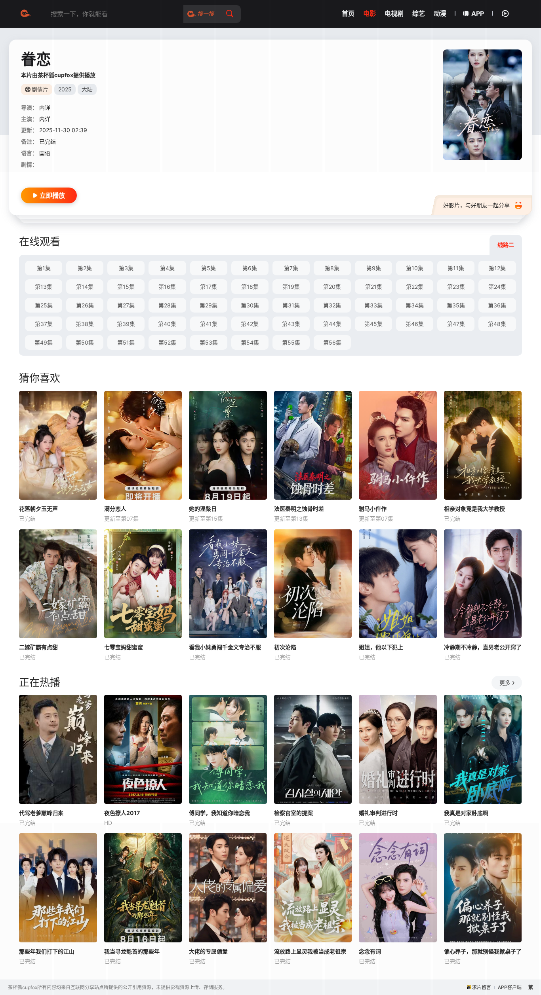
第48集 (497, 323)
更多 (505, 682)
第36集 (497, 305)
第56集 (332, 342)
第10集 (414, 268)
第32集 (332, 305)
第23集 (456, 286)
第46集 (415, 323)
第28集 (167, 305)
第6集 (249, 268)
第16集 (167, 286)
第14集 (84, 286)
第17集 (208, 286)
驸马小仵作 (373, 508)
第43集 (291, 323)
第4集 (167, 268)
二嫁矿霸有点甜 (38, 647)
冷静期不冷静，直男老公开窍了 (483, 647)
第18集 (250, 286)
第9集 (373, 268)
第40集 (167, 323)
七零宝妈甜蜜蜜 (123, 647)
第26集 (85, 305)
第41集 (208, 323)
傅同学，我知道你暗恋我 (219, 812)
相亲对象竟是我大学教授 (474, 508)
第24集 (497, 286)
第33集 (373, 305)
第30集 (250, 305)
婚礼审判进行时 (378, 812)
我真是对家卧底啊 (466, 812)
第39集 (126, 323)
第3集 (126, 268)
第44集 (332, 323)
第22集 (414, 286)
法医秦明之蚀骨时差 (299, 508)
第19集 (291, 286)
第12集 (497, 268)
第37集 (44, 323)
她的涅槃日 (203, 508)
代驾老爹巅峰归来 (41, 812)
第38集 (85, 323)
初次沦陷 (285, 647)
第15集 (126, 286)
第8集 (332, 268)
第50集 (85, 342)
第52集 (167, 342)
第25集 (44, 305)
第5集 (208, 268)
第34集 (415, 305)
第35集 (456, 305)
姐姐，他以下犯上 (381, 647)
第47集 (456, 323)
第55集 (291, 342)
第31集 (291, 305)
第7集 (291, 268)
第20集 (332, 286)
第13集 (43, 286)
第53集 (209, 342)
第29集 (208, 305)
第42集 (250, 323)
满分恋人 (115, 508)
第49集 (43, 342)
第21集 (373, 286)
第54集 (250, 342)
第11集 (456, 268)
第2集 (85, 268)
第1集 (44, 268)
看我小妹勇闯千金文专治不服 (225, 647)
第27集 (126, 305)
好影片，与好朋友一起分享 (476, 205)
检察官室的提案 (293, 812)
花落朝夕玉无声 (38, 508)
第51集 (126, 342)
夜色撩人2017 (122, 812)
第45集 (373, 323)
